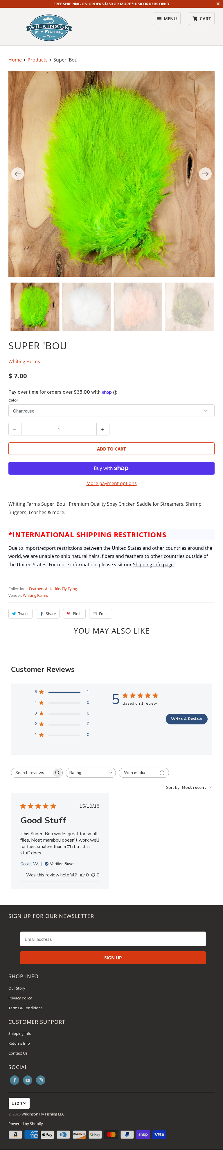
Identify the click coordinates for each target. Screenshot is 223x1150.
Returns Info (19, 1043)
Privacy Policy (20, 998)
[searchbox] (31, 772)
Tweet (23, 613)
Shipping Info (19, 1033)
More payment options (112, 483)
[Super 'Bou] (111, 174)
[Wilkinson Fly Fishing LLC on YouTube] (27, 1080)
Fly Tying (69, 588)
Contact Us (17, 1053)
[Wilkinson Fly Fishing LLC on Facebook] (14, 1080)
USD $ (17, 1103)
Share (51, 613)
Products (38, 60)
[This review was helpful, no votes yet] (82, 875)
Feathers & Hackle (44, 588)
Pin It (77, 613)
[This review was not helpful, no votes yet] (93, 875)
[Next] (205, 173)
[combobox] (91, 773)
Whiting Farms (24, 361)
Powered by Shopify (25, 1123)
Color (13, 400)
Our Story (16, 988)
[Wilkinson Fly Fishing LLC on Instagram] (40, 1080)
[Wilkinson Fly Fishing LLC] (49, 26)
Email (103, 613)
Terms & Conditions (25, 1007)
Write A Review (186, 719)
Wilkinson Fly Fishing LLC (42, 1114)
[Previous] (17, 173)
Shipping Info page (153, 564)
